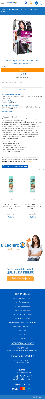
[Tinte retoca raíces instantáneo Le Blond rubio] (11, 184)
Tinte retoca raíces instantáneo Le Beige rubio (33, 206)
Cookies (22, 331)
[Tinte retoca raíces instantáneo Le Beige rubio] (32, 184)
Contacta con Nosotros (22, 339)
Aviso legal (22, 335)
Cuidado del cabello (31, 9)
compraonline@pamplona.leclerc (22, 350)
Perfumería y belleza (14, 9)
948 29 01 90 (28, 161)
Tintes (3, 12)
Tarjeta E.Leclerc (22, 306)
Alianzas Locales (22, 310)
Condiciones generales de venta (22, 323)
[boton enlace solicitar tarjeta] (22, 275)
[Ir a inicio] (12, 3)
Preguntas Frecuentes (22, 298)
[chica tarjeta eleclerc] (22, 247)
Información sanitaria (22, 314)
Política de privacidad (22, 327)
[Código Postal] (25, 3)
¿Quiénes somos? (22, 302)
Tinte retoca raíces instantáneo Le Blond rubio (11, 206)
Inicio (3, 9)
